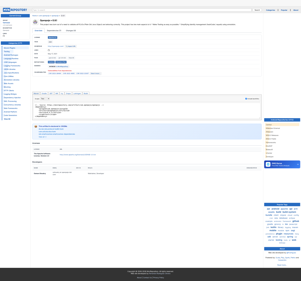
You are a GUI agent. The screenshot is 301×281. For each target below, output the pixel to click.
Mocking (7, 87)
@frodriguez (291, 253)
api (291, 209)
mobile (273, 230)
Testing (7, 51)
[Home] (15, 11)
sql (296, 237)
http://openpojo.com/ (56, 46)
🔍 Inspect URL (71, 46)
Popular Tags (282, 205)
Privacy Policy (158, 278)
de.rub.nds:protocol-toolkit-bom (51, 129)
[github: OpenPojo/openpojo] (49, 50)
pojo (50, 42)
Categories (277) (15, 43)
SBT (51, 93)
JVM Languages (10, 62)
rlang (297, 234)
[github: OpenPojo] (4, 36)
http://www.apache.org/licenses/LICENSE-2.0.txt (78, 155)
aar (269, 209)
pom (52, 58)
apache (284, 209)
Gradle (44, 93)
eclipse (292, 218)
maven (295, 227)
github (295, 221)
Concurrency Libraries (12, 105)
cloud (290, 215)
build (279, 212)
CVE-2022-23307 (83, 73)
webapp (282, 243)
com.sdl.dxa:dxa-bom (47, 132)
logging (288, 227)
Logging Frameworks (12, 66)
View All (71, 58)
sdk (269, 236)
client (276, 215)
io (283, 224)
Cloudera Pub (61, 62)
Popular (284, 10)
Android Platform (10, 112)
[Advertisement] (150, 3)
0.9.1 (54, 20)
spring (290, 236)
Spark (287, 258)
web (294, 240)
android (275, 209)
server (275, 236)
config (296, 215)
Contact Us (147, 278)
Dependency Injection (12, 98)
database (283, 218)
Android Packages (11, 55)
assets (271, 212)
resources (289, 234)
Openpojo (6, 23)
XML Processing (10, 101)
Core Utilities (9, 76)
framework (287, 221)
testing (279, 240)
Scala (278, 258)
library (281, 227)
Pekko (293, 258)
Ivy (62, 93)
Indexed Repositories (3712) (282, 120)
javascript (293, 224)
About (295, 10)
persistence (270, 234)
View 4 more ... (96, 73)
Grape (68, 93)
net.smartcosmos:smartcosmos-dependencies (57, 134)
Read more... (282, 265)
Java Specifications (11, 73)
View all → (42, 137)
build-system (289, 212)
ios (286, 224)
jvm (268, 227)
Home (34, 16)
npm (287, 230)
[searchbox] (141, 10)
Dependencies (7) (54, 31)
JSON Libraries (10, 69)
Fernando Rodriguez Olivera (159, 273)
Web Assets (8, 83)
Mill (56, 93)
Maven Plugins (9, 48)
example (269, 221)
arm (296, 209)
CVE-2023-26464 (55, 73)
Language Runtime (11, 58)
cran (271, 218)
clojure (283, 215)
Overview (38, 31)
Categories (270, 10)
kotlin (274, 227)
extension (278, 221)
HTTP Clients (9, 90)
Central (51, 62)
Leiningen (77, 93)
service (282, 237)
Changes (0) (71, 31)
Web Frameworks (11, 108)
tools (286, 240)
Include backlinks (253, 99)
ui (290, 240)
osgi (293, 230)
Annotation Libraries (11, 80)
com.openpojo (44, 16)
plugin (279, 233)
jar (62, 58)
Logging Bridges (10, 94)
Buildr (86, 93)
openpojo (55, 16)
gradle (270, 224)
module (281, 230)
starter (271, 240)
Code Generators (10, 115)
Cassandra (282, 260)
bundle (269, 215)
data (276, 218)
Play (282, 258)
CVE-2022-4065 (68, 73)
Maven (36, 93)
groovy (277, 224)
